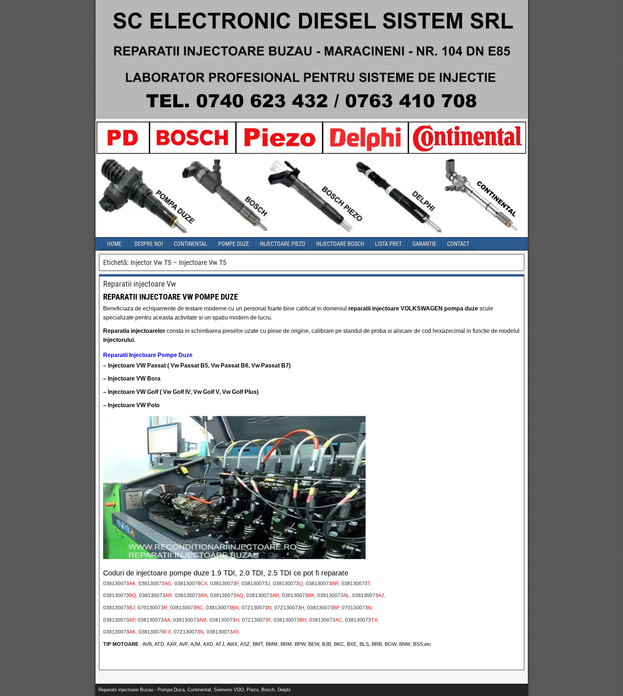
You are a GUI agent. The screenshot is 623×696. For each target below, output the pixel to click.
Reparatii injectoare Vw (139, 283)
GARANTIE (424, 243)
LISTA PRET (388, 243)
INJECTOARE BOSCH (340, 243)
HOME (114, 243)
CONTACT (458, 243)
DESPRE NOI (148, 243)
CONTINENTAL (190, 243)
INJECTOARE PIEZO (282, 243)
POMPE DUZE (233, 243)
